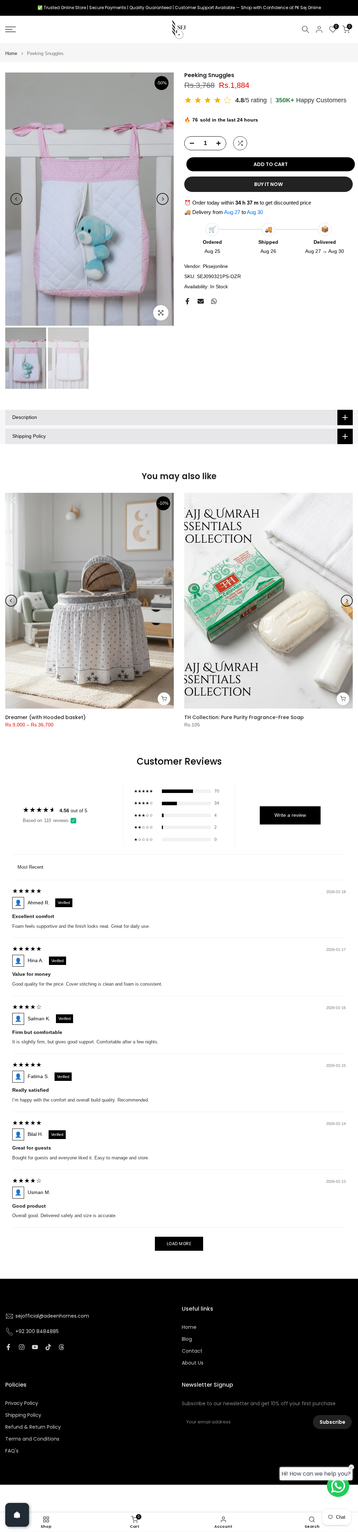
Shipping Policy (23, 1415)
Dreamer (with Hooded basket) (45, 717)
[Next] (163, 199)
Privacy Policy (21, 1403)
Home (11, 53)
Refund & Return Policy (33, 1427)
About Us (192, 1363)
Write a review (290, 815)
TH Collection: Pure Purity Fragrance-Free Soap (244, 717)
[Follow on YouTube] (35, 1347)
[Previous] (16, 199)
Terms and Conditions (32, 1439)
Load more (179, 1244)
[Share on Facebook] (187, 301)
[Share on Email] (201, 301)
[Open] (17, 1515)
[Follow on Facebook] (8, 1347)
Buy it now (268, 184)
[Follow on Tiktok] (48, 1347)
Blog (187, 1339)
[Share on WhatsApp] (214, 301)
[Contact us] (338, 1486)
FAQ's (12, 1451)
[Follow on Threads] (61, 1347)
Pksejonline (215, 266)
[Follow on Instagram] (22, 1347)
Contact (192, 1351)
